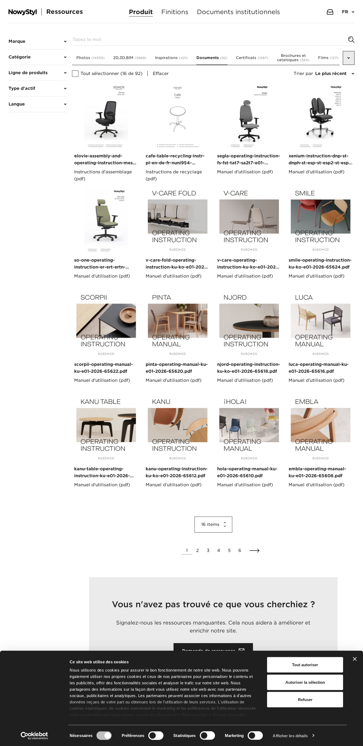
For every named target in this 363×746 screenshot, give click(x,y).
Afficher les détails (290, 735)
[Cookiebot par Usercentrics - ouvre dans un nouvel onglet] (34, 736)
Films (328, 58)
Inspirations (171, 58)
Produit (141, 12)
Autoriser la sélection (305, 682)
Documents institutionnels (238, 12)
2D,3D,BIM (129, 58)
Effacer (161, 73)
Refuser (305, 699)
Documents (211, 58)
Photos (90, 58)
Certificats (252, 58)
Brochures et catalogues (293, 57)
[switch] (155, 735)
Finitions (174, 12)
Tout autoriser (305, 665)
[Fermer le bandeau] (355, 659)
